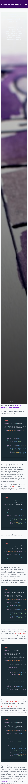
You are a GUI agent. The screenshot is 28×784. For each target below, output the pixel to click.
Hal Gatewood (13, 401)
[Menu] (26, 4)
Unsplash (19, 401)
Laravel (11, 4)
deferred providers (11, 630)
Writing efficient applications (11, 406)
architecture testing (6, 781)
